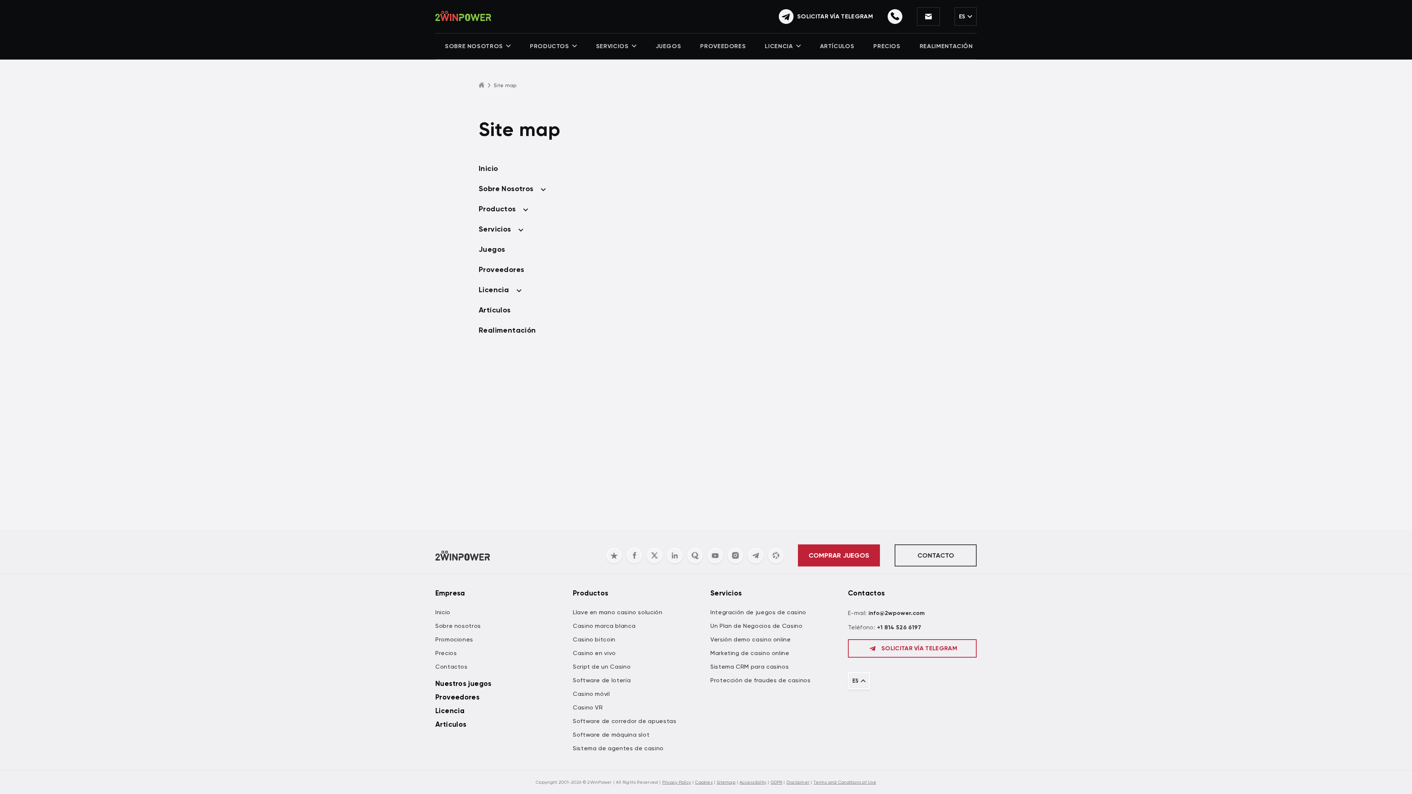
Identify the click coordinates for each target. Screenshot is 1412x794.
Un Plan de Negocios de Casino (756, 625)
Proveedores (723, 46)
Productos (549, 46)
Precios (886, 46)
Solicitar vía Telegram (919, 648)
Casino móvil (591, 693)
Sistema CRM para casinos (749, 666)
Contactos (451, 666)
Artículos (837, 46)
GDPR (776, 782)
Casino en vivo (594, 653)
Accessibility (752, 782)
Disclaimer (798, 782)
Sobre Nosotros (474, 46)
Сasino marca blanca (604, 625)
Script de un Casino (602, 666)
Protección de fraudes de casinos (760, 680)
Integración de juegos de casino (758, 612)
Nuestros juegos (463, 683)
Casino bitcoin (594, 639)
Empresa (450, 593)
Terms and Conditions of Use (844, 782)
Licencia (779, 46)
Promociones (454, 639)
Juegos (668, 46)
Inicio (488, 168)
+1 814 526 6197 (899, 627)
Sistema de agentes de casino (618, 748)
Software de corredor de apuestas (624, 721)
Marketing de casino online (749, 653)
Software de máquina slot (611, 734)
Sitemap (726, 782)
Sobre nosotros (458, 625)
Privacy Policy (676, 782)
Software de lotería (602, 680)
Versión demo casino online (750, 639)
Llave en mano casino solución (618, 612)
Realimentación (946, 46)
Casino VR (588, 707)
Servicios (612, 46)
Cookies (704, 782)
